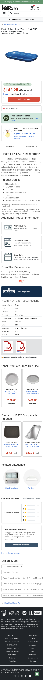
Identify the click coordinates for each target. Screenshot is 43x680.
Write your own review (21, 545)
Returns (12, 658)
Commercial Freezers (10, 572)
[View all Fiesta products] (21, 281)
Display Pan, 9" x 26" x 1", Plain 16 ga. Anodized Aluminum (32, 446)
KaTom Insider (33, 658)
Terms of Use (15, 672)
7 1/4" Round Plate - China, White (11, 393)
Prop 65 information (16, 357)
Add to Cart (24, 99)
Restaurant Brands (12, 639)
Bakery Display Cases (11, 488)
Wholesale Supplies (12, 642)
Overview (10, 147)
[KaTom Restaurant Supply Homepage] (10, 7)
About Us (32, 645)
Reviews (33, 661)
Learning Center (32, 642)
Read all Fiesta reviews (10, 553)
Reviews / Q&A (31, 147)
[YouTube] (30, 676)
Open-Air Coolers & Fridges (12, 566)
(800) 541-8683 (22, 134)
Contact (33, 651)
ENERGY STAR (12, 645)
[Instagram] (26, 676)
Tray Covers (31, 488)
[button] (33, 8)
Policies (32, 639)
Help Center (33, 635)
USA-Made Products (12, 648)
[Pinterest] (22, 676)
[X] (18, 676)
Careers (32, 648)
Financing (12, 661)
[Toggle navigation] (4, 13)
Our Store (32, 655)
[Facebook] (15, 676)
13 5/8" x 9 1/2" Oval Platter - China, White (32, 393)
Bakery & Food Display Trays (12, 24)
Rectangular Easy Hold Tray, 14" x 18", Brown (11, 445)
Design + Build (12, 635)
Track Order (12, 655)
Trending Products (12, 651)
